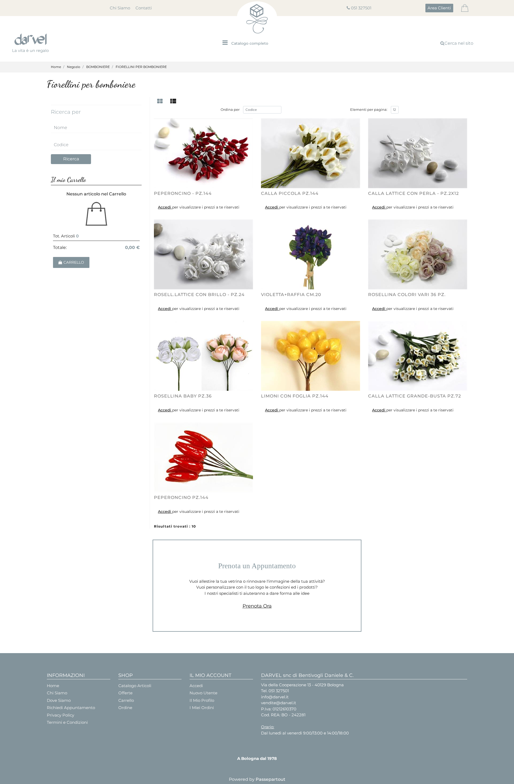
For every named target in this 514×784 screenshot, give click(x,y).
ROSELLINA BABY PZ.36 (183, 396)
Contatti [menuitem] (143, 7)
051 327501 (361, 7)
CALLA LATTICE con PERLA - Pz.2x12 (413, 193)
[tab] (160, 101)
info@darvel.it (275, 696)
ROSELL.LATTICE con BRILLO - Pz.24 (199, 294)
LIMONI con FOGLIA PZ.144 (294, 396)
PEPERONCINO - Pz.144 (183, 193)
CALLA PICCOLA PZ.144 (290, 193)
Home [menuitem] (53, 685)
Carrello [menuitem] (126, 700)
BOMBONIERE (98, 67)
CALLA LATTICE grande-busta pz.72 (414, 396)
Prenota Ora (257, 606)
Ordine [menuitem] (125, 707)
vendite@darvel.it (278, 702)
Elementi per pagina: (368, 109)
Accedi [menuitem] (196, 685)
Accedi (165, 207)
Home (56, 67)
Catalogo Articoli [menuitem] (134, 685)
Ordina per (230, 109)
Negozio (73, 67)
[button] (71, 159)
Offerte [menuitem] (125, 692)
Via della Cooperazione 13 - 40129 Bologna (302, 684)
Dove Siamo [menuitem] (59, 700)
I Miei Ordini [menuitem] (202, 707)
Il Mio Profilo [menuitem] (202, 700)
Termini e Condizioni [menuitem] (67, 722)
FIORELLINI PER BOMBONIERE (141, 67)
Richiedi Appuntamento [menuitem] (71, 707)
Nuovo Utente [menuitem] (203, 692)
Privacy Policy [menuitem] (60, 715)
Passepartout (270, 779)
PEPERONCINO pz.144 (181, 497)
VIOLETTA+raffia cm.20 (291, 294)
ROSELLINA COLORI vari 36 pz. (407, 294)
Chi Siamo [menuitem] (120, 7)
